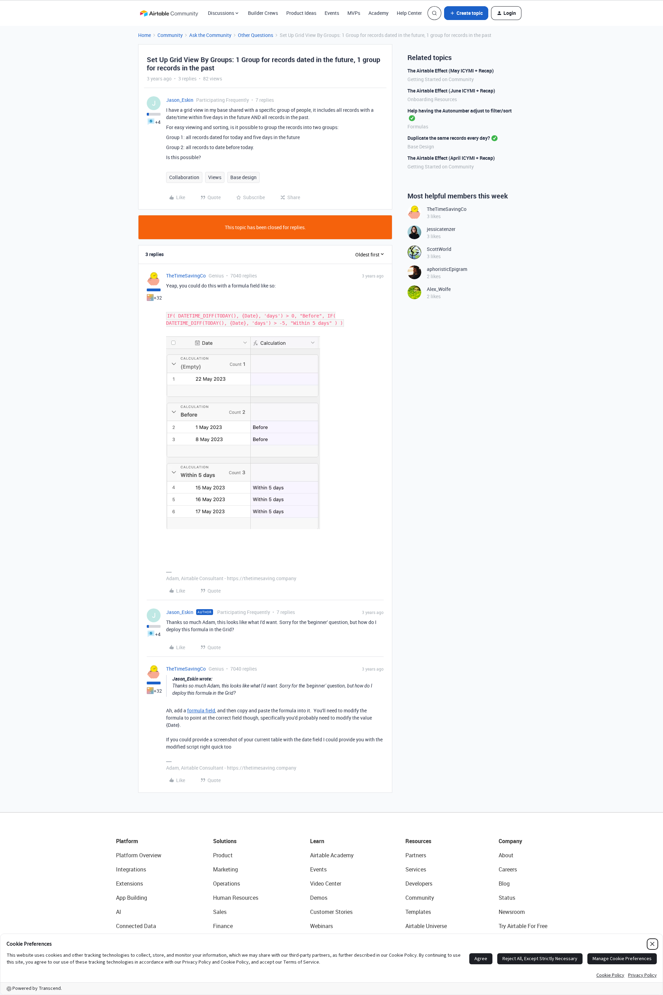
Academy (378, 13)
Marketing (225, 869)
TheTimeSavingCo (186, 275)
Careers (508, 869)
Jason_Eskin (179, 100)
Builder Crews (263, 13)
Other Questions (255, 35)
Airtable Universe (426, 926)
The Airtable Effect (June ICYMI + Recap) (451, 90)
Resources (418, 841)
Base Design (420, 146)
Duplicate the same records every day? (448, 138)
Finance (223, 926)
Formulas (417, 126)
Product (223, 855)
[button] (466, 13)
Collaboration (184, 177)
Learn (317, 841)
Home (144, 35)
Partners (415, 855)
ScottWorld (439, 249)
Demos (318, 897)
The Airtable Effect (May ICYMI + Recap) (450, 70)
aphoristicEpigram (447, 269)
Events (332, 13)
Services (415, 869)
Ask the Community (210, 35)
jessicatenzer (441, 229)
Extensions (129, 883)
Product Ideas (301, 13)
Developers (418, 883)
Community (170, 35)
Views (214, 177)
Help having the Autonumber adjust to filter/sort (459, 110)
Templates (418, 912)
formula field (201, 710)
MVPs (353, 13)
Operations (226, 883)
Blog (504, 883)
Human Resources (235, 897)
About (506, 855)
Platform (127, 841)
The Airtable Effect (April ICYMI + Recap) (451, 158)
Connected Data (136, 926)
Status (507, 897)
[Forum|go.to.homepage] (169, 13)
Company (510, 841)
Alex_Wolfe (439, 289)
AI (118, 912)
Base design (243, 177)
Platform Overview (138, 855)
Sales (220, 912)
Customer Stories (331, 912)
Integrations (131, 869)
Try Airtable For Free (523, 926)
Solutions (225, 841)
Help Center (409, 13)
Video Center (325, 883)
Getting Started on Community (440, 79)
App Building (131, 897)
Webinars (321, 926)
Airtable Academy (332, 855)
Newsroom (512, 912)
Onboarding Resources (432, 99)
